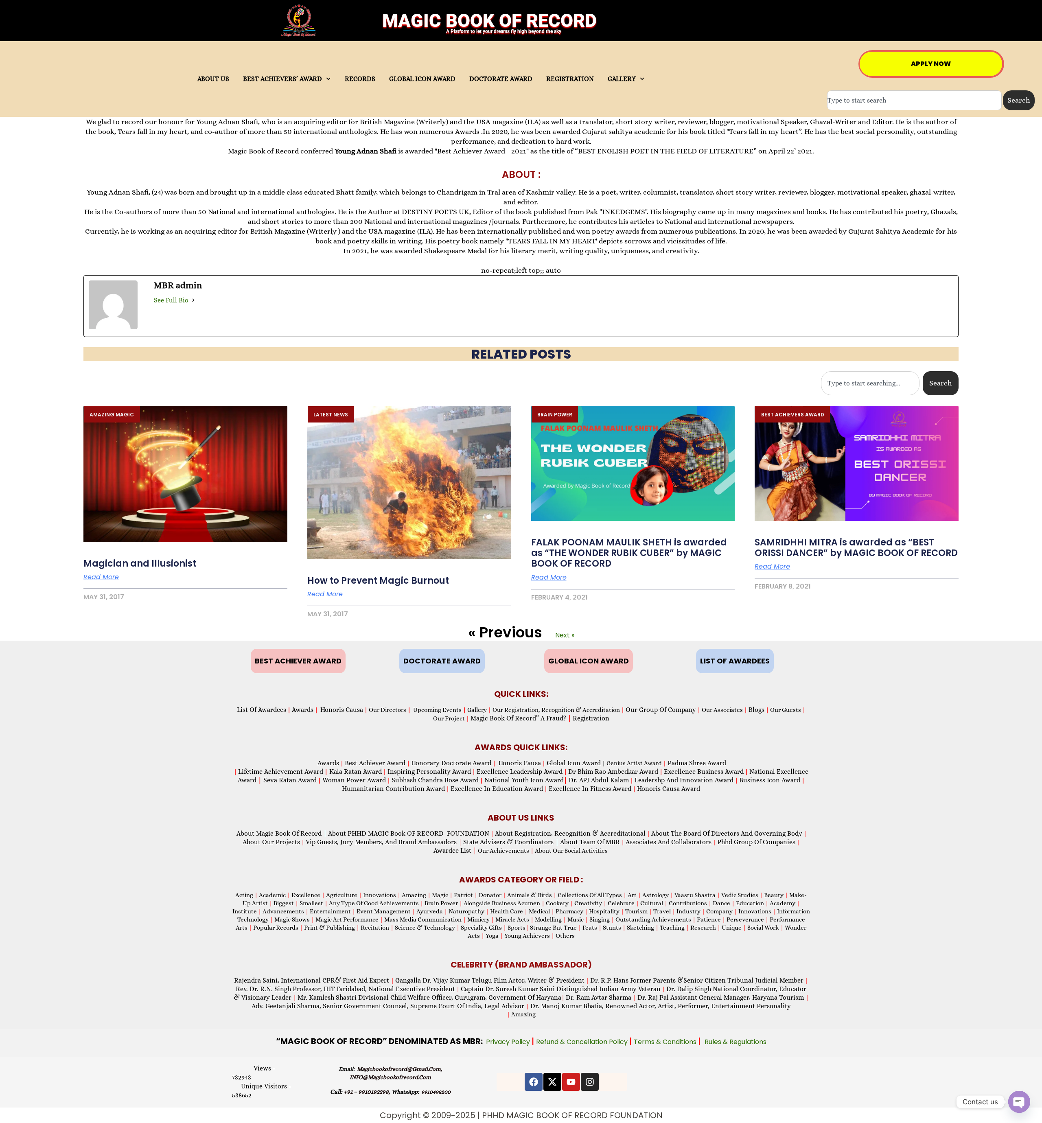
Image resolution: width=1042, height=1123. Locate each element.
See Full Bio (171, 300)
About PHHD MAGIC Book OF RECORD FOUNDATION (408, 833)
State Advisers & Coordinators (511, 842)
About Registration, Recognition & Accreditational (570, 833)
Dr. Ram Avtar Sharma (598, 997)
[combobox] (914, 100)
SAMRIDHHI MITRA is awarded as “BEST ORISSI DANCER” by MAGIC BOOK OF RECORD (856, 547)
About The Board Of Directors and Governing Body (726, 833)
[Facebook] (534, 1082)
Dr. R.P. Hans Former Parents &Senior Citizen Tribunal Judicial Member (696, 980)
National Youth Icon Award (525, 780)
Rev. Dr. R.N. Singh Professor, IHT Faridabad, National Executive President (345, 989)
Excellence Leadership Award (520, 771)
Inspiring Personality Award (429, 771)
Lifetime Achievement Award (280, 771)
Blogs (756, 710)
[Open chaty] (1019, 1102)
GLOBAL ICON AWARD (422, 79)
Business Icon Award (769, 780)
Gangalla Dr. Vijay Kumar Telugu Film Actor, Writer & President (489, 980)
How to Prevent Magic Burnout (378, 580)
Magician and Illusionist (139, 563)
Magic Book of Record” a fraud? (521, 718)
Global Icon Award (574, 763)
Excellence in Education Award (497, 788)
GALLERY (622, 79)
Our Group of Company (661, 710)
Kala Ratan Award (355, 771)
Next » (564, 635)
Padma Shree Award (697, 763)
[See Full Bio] (193, 300)
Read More (101, 577)
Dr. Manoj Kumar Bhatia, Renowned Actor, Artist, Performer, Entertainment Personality (660, 1006)
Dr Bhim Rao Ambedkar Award (613, 771)
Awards (302, 710)
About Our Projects (271, 842)
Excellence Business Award (704, 771)
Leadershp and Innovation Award (684, 780)
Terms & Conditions (666, 1041)
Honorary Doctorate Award (451, 763)
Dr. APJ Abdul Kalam (599, 780)
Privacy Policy (509, 1041)
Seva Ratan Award (289, 780)
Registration (591, 718)
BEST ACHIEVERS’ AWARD (282, 79)
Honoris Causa (341, 710)
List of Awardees (261, 710)
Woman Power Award (354, 780)
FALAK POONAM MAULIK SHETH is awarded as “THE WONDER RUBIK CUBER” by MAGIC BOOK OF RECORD (629, 553)
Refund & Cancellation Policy (582, 1041)
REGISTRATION (570, 79)
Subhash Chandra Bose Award (435, 780)
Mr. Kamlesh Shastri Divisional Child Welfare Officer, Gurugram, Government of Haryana (429, 997)
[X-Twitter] (552, 1082)
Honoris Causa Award (668, 788)
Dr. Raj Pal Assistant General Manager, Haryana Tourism (721, 997)
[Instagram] (590, 1082)
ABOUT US (213, 79)
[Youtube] (571, 1082)
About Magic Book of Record (281, 833)
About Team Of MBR (590, 842)
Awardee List (455, 850)
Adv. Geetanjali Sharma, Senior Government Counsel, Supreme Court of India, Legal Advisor (389, 1006)
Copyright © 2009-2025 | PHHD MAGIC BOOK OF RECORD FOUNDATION (521, 1115)
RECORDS (360, 79)
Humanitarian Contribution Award (393, 788)
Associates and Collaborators (668, 842)
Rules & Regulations (735, 1041)
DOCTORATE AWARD (500, 79)
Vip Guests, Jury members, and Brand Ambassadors (384, 842)
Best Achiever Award (375, 763)
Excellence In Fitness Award (590, 788)
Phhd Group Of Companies (756, 842)
